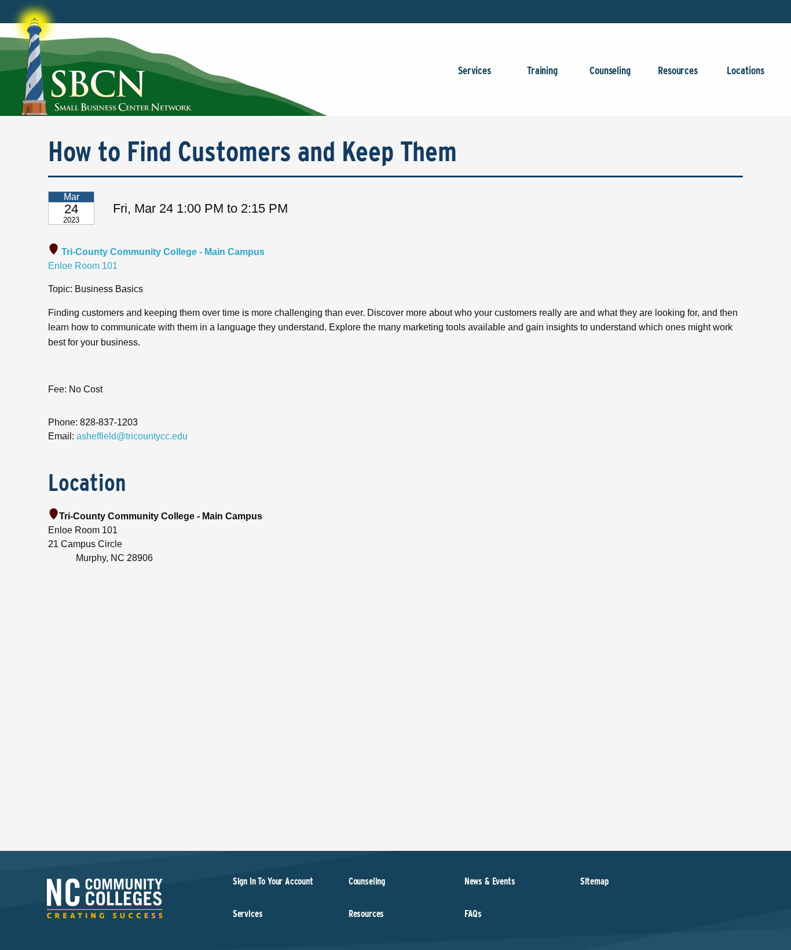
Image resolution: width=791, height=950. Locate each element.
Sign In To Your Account (273, 881)
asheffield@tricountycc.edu (132, 436)
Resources (677, 70)
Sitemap (594, 881)
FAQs (473, 913)
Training (542, 70)
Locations (745, 70)
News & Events (489, 881)
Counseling (609, 70)
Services (474, 70)
